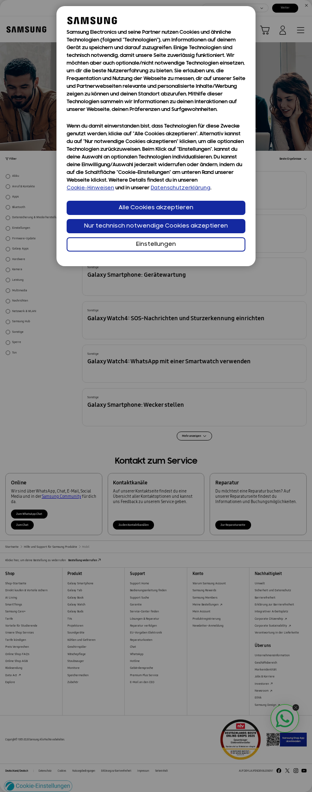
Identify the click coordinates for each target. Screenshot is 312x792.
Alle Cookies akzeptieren (156, 208)
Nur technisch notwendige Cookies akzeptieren (156, 226)
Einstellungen (156, 244)
